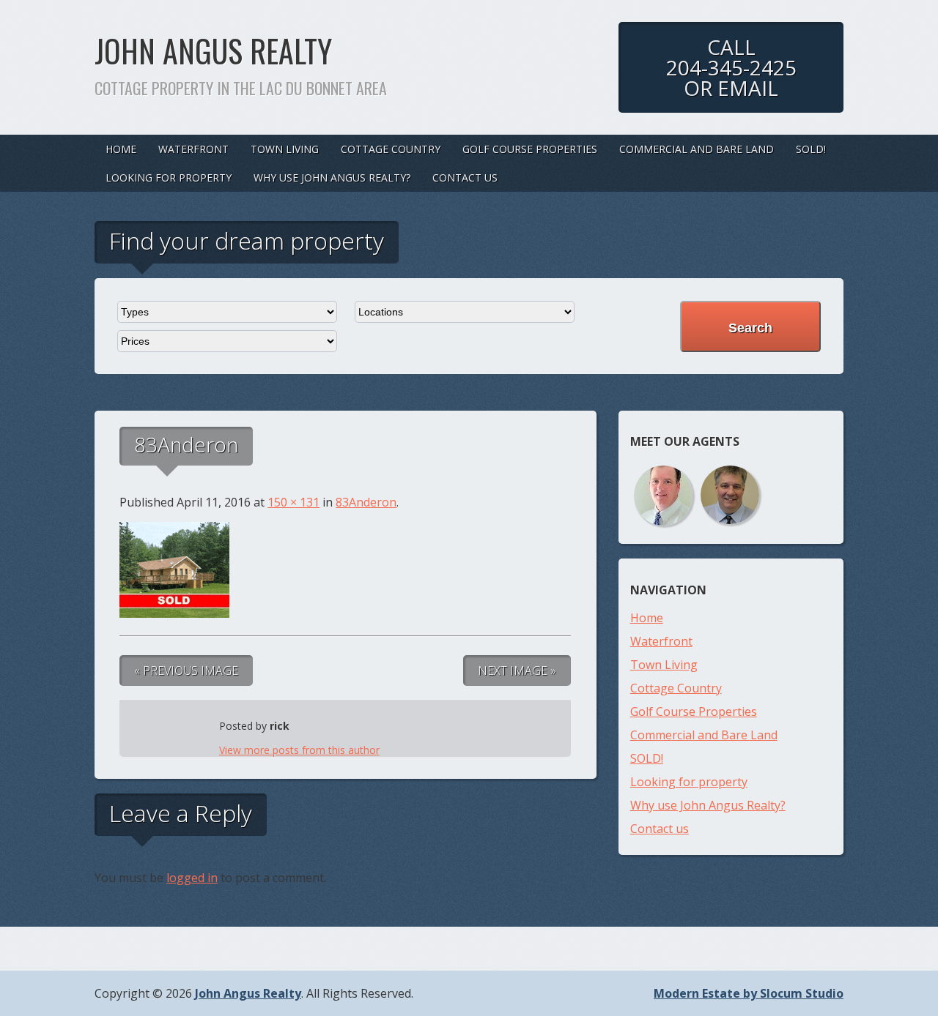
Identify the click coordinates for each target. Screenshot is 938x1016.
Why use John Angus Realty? (332, 177)
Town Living (285, 149)
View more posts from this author (299, 750)
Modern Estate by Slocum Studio (748, 993)
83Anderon (366, 502)
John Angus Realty (213, 50)
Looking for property (169, 177)
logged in (192, 878)
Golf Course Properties (529, 149)
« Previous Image (186, 670)
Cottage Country (390, 149)
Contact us (465, 177)
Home (121, 149)
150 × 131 (293, 502)
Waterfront (193, 149)
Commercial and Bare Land (696, 149)
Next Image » (517, 670)
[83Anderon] (174, 613)
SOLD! (811, 149)
